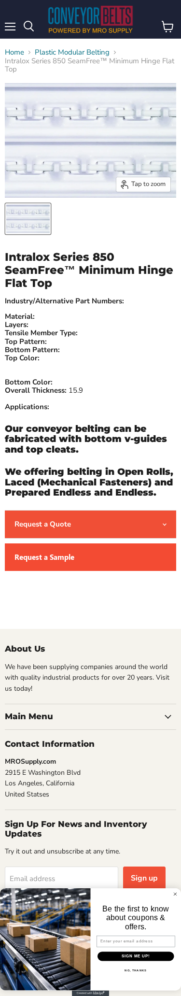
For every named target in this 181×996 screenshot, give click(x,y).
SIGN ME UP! (136, 956)
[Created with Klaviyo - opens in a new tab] (90, 993)
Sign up (144, 878)
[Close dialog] (175, 894)
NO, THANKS (136, 970)
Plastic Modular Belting (72, 52)
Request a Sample (44, 557)
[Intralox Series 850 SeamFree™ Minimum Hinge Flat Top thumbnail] (28, 218)
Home (14, 52)
